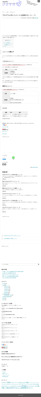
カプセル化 (7, 384)
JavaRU (5, 2)
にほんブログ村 (5, 126)
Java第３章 (6, 289)
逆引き (3, 299)
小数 (38, 386)
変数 (27, 386)
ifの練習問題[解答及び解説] (7, 311)
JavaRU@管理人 (35, 167)
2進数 (2, 382)
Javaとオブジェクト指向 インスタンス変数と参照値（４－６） (14, 317)
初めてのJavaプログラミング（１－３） (11, 181)
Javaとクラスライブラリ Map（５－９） (10, 274)
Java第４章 (6, 290)
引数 (3, 387)
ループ (13, 386)
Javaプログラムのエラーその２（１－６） (11, 207)
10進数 (4, 382)
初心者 (20, 386)
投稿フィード (5, 373)
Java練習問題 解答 (8, 295)
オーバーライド (36, 382)
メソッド (4, 386)
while (12, 382)
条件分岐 (15, 387)
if (6, 382)
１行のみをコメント (8, 43)
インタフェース (16, 382)
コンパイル (25, 384)
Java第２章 (6, 287)
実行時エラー (33, 386)
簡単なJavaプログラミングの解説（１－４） (12, 188)
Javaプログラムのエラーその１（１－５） (11, 193)
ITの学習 (4, 283)
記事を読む (4, 185)
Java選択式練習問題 (6, 296)
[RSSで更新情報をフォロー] (5, 164)
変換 (25, 386)
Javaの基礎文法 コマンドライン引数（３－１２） (11, 305)
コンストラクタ (21, 384)
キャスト (10, 384)
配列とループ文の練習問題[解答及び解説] (10, 276)
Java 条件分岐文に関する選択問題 (9, 277)
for (5, 382)
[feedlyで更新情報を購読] (3, 164)
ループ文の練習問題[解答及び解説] (8, 314)
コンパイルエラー (30, 384)
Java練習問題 (5, 293)
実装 (36, 386)
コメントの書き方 (6, 42)
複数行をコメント (8, 44)
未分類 (3, 298)
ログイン (4, 371)
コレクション (16, 384)
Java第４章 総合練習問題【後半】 (9, 273)
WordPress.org (5, 376)
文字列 (11, 387)
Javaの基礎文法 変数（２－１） (10, 238)
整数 (8, 387)
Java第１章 (36, 17)
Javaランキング (4, 131)
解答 (28, 387)
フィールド (36, 384)
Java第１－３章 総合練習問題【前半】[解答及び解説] (12, 271)
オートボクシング (31, 382)
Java (3, 285)
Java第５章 (6, 292)
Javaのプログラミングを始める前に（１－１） (12, 200)
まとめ (4, 46)
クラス (13, 384)
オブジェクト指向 (24, 382)
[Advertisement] (20, 26)
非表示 (9, 40)
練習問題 (24, 387)
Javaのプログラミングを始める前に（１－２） (12, 174)
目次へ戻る (4, 133)
